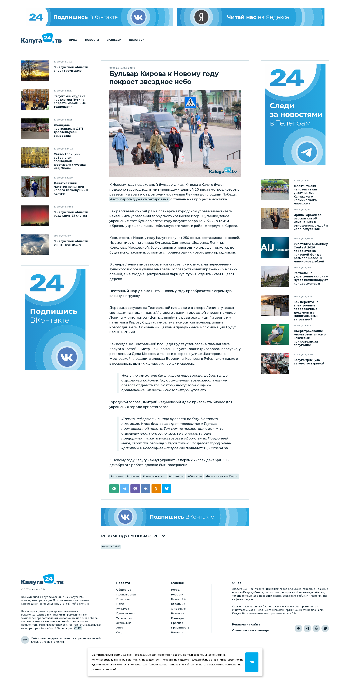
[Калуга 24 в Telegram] (307, 628)
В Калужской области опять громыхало (71, 243)
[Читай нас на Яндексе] (251, 17)
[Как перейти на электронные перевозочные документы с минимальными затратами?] (275, 305)
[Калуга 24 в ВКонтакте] (298, 628)
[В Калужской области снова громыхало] (35, 70)
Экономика (123, 622)
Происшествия (126, 594)
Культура (122, 608)
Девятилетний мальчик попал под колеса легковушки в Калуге (71, 188)
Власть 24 (136, 40)
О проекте (178, 608)
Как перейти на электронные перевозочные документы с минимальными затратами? (306, 310)
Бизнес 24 (114, 40)
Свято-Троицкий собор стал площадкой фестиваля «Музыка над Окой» (70, 161)
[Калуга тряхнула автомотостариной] (275, 363)
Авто (119, 627)
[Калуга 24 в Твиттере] (325, 628)
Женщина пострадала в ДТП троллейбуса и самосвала (68, 130)
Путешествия (125, 613)
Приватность (180, 627)
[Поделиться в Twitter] (167, 489)
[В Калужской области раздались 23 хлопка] (35, 215)
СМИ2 (78, 628)
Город (72, 40)
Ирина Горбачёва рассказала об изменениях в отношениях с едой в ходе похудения (311, 222)
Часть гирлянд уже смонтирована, (139, 199)
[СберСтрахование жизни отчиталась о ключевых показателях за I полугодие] (275, 334)
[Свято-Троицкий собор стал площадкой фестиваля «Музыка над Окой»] (35, 157)
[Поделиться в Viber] (135, 489)
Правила (177, 622)
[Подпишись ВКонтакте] (175, 517)
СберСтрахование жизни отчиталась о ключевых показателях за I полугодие (310, 338)
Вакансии (177, 613)
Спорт (120, 632)
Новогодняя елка (154, 476)
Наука (120, 603)
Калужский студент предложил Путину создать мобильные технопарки (70, 101)
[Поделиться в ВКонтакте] (146, 489)
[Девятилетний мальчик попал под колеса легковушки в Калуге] (35, 186)
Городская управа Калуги (222, 476)
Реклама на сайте (246, 624)
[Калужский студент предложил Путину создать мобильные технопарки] (35, 99)
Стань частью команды (250, 630)
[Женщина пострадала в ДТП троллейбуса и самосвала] (35, 128)
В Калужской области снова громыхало (71, 69)
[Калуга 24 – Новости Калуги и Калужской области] (41, 38)
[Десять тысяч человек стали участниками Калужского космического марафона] (275, 189)
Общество (195, 476)
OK (252, 662)
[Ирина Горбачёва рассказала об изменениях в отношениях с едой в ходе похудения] (275, 218)
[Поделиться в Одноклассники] (156, 489)
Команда (177, 618)
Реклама (177, 632)
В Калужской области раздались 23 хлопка (71, 214)
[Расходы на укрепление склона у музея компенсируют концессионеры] (275, 276)
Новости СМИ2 (110, 546)
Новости (92, 40)
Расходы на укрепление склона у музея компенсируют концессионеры (311, 278)
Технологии (124, 618)
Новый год (177, 476)
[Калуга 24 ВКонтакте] (99, 17)
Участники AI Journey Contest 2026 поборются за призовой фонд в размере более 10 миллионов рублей (311, 252)
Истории (118, 476)
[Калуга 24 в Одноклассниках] (316, 628)
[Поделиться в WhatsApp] (114, 489)
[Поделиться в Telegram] (125, 489)
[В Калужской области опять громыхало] (35, 244)
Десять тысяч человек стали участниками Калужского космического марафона (305, 194)
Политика (123, 599)
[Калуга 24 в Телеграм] (295, 115)
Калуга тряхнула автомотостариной (309, 361)
